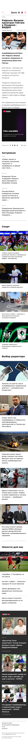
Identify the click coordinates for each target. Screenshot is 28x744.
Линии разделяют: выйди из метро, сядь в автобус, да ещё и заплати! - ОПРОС (14, 676)
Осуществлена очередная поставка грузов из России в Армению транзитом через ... (10, 195)
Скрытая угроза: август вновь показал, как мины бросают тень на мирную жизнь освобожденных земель (12, 458)
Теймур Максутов (7, 30)
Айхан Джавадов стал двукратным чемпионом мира (12, 591)
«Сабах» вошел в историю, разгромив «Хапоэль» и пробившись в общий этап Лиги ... (11, 163)
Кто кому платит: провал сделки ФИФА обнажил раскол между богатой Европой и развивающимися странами (14, 531)
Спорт (3, 16)
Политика (4, 173)
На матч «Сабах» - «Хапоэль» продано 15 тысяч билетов (14, 583)
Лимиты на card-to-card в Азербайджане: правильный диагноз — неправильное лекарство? (14, 387)
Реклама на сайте (7, 723)
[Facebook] (10, 145)
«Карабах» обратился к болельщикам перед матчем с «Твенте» (12, 346)
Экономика (4, 188)
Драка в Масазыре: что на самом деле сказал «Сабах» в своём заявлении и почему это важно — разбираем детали (14, 495)
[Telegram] (17, 145)
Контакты (4, 728)
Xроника (4, 205)
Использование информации (10, 724)
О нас (3, 726)
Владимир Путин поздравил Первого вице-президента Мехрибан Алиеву (10, 179)
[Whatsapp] (15, 145)
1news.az (8, 734)
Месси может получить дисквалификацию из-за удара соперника (12, 600)
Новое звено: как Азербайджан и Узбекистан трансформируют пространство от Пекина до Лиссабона (13, 422)
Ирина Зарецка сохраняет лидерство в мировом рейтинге (12, 286)
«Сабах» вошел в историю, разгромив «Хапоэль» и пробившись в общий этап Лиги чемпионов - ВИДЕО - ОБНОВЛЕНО (14, 255)
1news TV (4, 637)
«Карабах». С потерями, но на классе (13, 575)
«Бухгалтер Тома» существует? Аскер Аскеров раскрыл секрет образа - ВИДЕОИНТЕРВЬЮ (14, 644)
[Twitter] (12, 145)
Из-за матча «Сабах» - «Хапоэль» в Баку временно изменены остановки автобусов (13, 315)
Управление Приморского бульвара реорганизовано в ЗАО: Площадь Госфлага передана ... (13, 212)
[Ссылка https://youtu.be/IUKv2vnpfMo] (14, 141)
